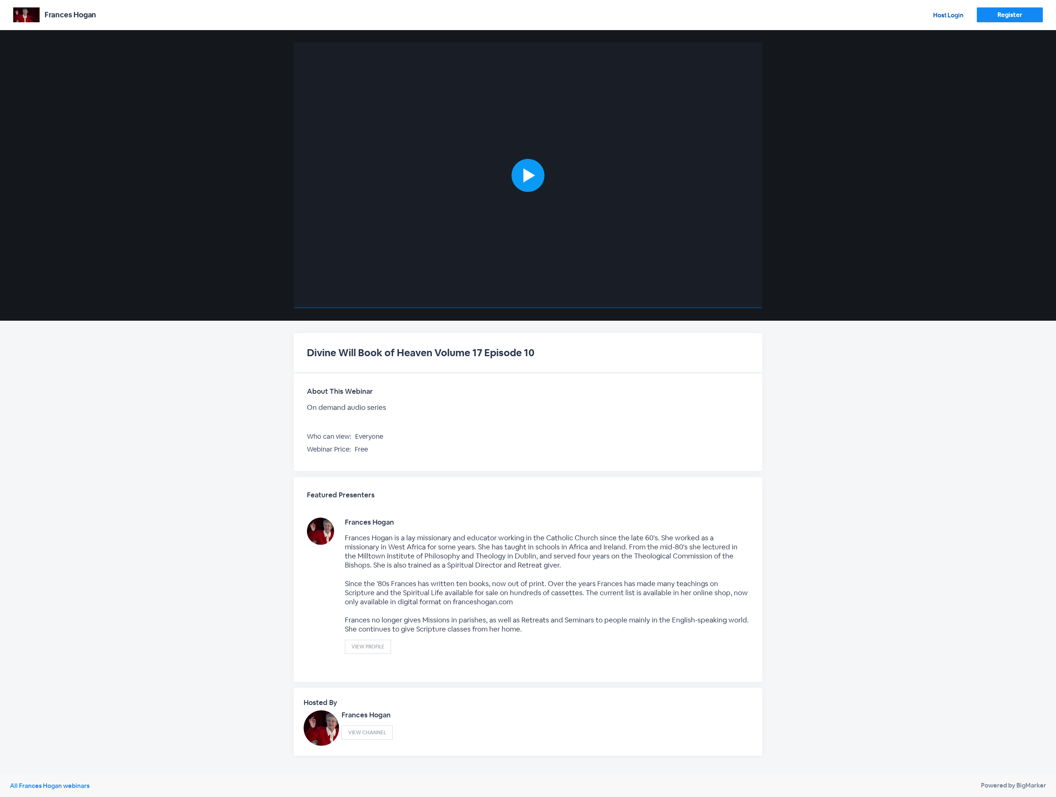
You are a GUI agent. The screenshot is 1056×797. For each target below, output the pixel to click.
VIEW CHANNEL (367, 732)
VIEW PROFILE (367, 646)
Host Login (948, 15)
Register (1009, 15)
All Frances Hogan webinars (50, 786)
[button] (528, 175)
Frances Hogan (369, 522)
